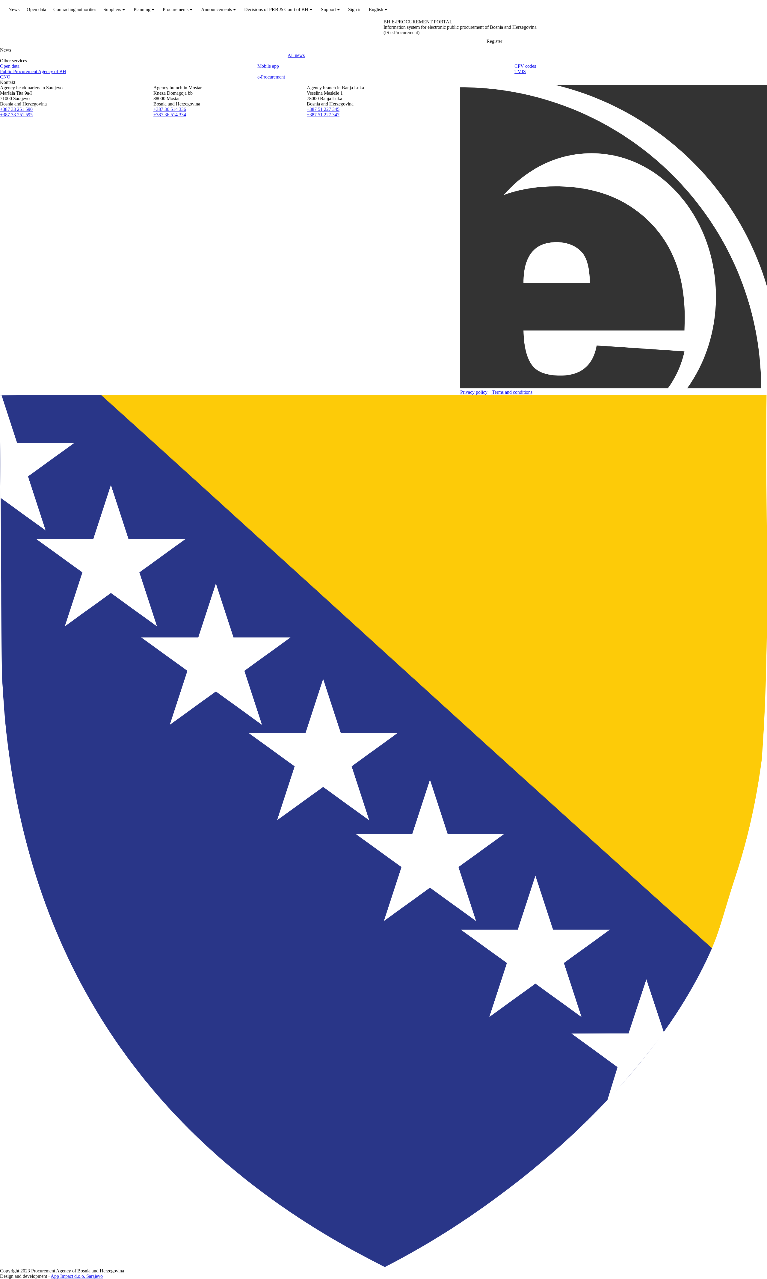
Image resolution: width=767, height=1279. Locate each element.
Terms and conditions (511, 392)
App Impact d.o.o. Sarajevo (77, 1276)
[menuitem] (14, 9)
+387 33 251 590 (16, 109)
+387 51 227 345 (323, 109)
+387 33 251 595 (16, 114)
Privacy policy (473, 392)
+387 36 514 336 (169, 109)
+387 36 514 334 (169, 114)
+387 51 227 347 (323, 114)
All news (296, 55)
